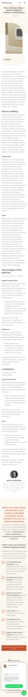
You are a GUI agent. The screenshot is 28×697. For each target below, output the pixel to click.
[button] (20, 3)
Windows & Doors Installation (14, 692)
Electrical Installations (14, 690)
